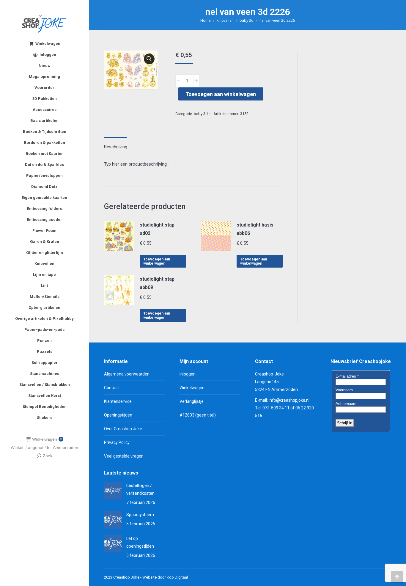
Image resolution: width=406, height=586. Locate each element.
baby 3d (201, 113)
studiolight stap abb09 (157, 283)
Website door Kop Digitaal (165, 577)
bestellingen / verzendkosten (140, 489)
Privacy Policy (117, 442)
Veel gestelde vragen (124, 456)
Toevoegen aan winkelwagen (220, 94)
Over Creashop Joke (123, 428)
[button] (149, 59)
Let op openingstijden (140, 542)
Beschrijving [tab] (115, 147)
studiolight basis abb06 (255, 229)
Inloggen (188, 374)
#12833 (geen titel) (198, 415)
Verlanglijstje (192, 401)
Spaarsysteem (140, 514)
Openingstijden (118, 415)
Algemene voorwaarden (127, 374)
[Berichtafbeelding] (113, 490)
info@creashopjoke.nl (289, 400)
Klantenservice (118, 401)
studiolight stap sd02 (157, 229)
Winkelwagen (47, 439)
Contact (111, 387)
